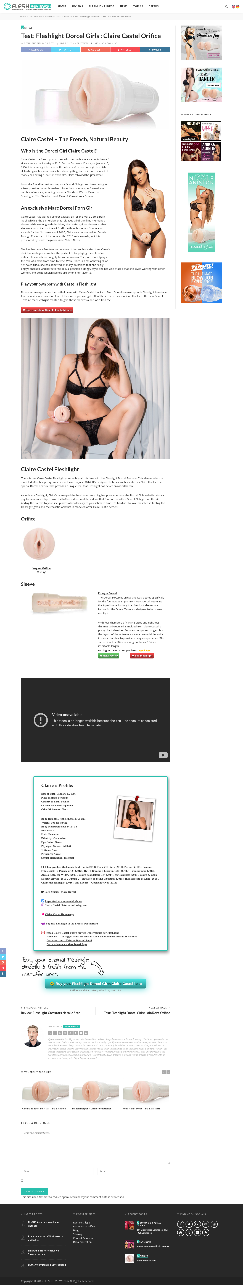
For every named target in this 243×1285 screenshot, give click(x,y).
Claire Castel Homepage (59, 914)
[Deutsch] (237, 6)
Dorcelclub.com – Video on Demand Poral (69, 940)
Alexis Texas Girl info (146, 1260)
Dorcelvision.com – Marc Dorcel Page (67, 944)
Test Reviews (36, 16)
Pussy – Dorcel (107, 593)
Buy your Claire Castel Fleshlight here (48, 310)
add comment (109, 43)
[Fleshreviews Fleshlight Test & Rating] (28, 6)
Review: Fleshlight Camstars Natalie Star (50, 1013)
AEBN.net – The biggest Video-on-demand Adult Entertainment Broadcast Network (92, 936)
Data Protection (82, 1242)
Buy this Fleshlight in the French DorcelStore (72, 923)
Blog (75, 1230)
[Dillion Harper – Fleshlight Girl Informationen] (95, 1091)
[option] (45, 1094)
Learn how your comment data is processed (97, 1197)
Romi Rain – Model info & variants (141, 1108)
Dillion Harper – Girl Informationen (92, 1108)
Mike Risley (65, 43)
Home (62, 6)
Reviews (77, 6)
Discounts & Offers (84, 1226)
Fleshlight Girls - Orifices (58, 16)
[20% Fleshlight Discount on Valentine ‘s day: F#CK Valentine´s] (129, 1224)
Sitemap (78, 1234)
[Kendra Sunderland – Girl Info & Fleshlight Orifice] (45, 1091)
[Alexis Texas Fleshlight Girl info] (129, 1258)
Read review (110, 655)
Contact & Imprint (83, 1238)
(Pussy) (41, 572)
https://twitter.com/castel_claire (63, 901)
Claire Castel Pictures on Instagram (66, 905)
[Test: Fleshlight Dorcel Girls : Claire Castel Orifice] (95, 94)
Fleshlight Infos (102, 6)
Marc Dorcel (68, 891)
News (124, 6)
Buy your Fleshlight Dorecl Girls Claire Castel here (98, 984)
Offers (154, 6)
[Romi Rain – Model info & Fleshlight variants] (146, 1091)
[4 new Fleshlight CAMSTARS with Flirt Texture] (129, 1243)
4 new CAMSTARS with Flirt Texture (153, 1246)
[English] (233, 6)
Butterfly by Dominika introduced (47, 1264)
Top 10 (138, 6)
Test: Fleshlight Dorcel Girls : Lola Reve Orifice (137, 1013)
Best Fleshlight (81, 1222)
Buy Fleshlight (143, 655)
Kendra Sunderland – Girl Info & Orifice (44, 1108)
